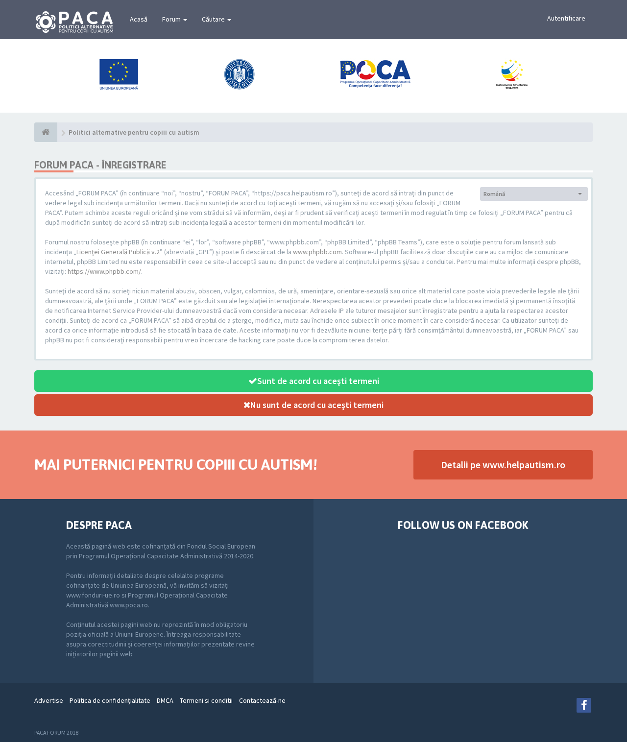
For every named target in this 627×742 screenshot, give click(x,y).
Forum (172, 19)
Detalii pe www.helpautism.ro (503, 464)
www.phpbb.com (317, 251)
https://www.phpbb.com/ (104, 271)
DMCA (165, 700)
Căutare (214, 19)
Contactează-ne (262, 700)
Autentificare (566, 18)
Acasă (138, 19)
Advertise (48, 700)
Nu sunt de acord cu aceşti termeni (317, 404)
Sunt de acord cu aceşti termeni (318, 380)
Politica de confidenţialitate (110, 700)
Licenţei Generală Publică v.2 (118, 251)
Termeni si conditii (206, 700)
